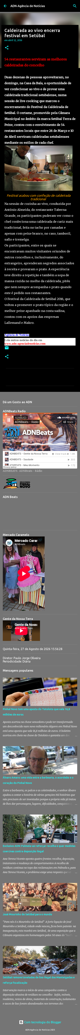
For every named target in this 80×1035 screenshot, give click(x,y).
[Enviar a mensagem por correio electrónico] (6, 349)
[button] (6, 47)
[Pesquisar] (75, 5)
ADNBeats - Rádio (30, 471)
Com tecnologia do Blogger (42, 1022)
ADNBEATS (10, 471)
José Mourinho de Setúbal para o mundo (27, 914)
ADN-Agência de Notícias (27, 6)
